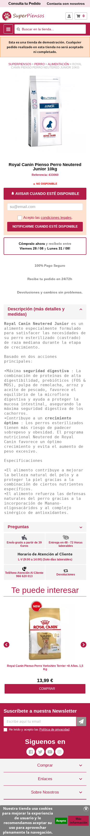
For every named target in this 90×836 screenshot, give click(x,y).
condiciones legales (56, 217)
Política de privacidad (54, 729)
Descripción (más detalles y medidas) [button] (36, 312)
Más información (78, 821)
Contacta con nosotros (66, 3)
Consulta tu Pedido (24, 3)
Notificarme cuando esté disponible (45, 226)
